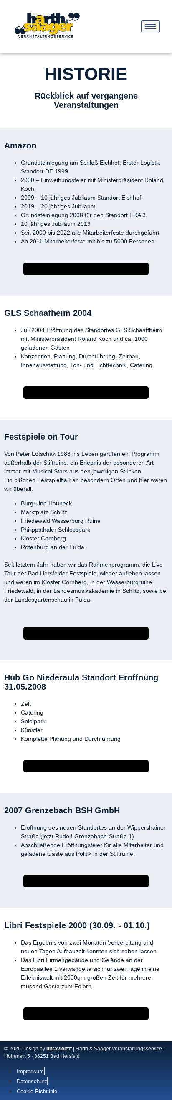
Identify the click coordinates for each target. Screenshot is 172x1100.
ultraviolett (59, 1049)
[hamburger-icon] (150, 26)
